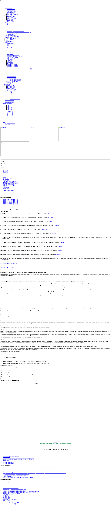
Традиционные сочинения (12, 57)
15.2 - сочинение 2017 (11, 76)
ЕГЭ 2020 (9, 45)
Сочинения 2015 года (9, 91)
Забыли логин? (6, 171)
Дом (8, 25)
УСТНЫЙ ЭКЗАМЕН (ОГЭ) (13, 81)
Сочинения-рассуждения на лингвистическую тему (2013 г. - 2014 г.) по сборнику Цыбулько (21, 491)
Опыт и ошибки (10, 20)
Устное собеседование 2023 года (9, 181)
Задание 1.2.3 (10, 113)
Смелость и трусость (11, 11)
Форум (4, 4)
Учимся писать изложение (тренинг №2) (11, 200)
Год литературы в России (12, 27)
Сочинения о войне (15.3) (15, 99)
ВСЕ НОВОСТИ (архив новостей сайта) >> (9, 263)
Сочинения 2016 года (11, 78)
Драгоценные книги (7, 497)
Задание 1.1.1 (10, 111)
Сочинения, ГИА (10, 63)
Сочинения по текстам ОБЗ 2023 (9, 194)
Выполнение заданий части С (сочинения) (15, 56)
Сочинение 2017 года (9, 85)
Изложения (5, 3)
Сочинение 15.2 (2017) (11, 86)
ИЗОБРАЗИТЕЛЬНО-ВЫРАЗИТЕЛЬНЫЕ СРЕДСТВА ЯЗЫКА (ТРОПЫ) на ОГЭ (19, 477)
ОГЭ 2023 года (8, 83)
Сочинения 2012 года (9, 101)
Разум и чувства (10, 19)
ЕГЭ (6, 104)
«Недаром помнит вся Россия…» (13, 30)
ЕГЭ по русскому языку (9, 43)
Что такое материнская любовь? (9, 501)
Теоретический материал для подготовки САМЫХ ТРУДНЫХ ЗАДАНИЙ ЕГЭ (18, 458)
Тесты (8, 53)
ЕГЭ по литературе (9, 50)
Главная (4, 2)
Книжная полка (6, 188)
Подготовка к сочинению (10, 124)
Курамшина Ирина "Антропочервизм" (10, 469)
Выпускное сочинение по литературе (10, 183)
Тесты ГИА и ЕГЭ (6, 457)
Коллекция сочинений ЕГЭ (8, 462)
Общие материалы (11, 9)
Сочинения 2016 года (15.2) (15, 79)
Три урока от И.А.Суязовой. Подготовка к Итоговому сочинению (16, 474)
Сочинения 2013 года (9, 100)
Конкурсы (5, 191)
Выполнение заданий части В (13, 55)
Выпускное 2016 (8, 22)
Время (8, 23)
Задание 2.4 (9, 121)
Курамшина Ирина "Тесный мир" (9, 470)
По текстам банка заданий (15, 94)
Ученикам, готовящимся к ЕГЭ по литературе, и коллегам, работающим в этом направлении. (21, 468)
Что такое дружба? (6, 498)
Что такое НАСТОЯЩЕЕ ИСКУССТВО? (11, 502)
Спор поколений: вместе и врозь (13, 33)
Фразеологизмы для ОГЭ (8, 476)
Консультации (10, 48)
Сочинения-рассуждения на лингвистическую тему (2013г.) (21, 70)
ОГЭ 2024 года (6, 180)
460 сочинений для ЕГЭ (7, 5)
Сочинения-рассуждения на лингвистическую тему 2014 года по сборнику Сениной (19, 492)
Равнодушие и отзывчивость (13, 14)
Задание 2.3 (9, 119)
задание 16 (9, 109)
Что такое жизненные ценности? (9, 499)
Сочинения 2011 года (9, 102)
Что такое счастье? (6, 506)
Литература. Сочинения (7, 103)
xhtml (1, 126)
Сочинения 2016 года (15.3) (15, 80)
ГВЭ (4, 122)
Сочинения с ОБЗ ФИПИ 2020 (11, 41)
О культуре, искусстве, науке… (11, 38)
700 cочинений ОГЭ (7, 84)
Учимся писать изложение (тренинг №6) (11, 204)
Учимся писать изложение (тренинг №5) (11, 203)
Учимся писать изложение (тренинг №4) (11, 202)
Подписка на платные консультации (10, 192)
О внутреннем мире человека (8, 494)
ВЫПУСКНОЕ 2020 (11, 58)
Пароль (2, 163)
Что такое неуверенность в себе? (9, 503)
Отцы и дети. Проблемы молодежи (12, 36)
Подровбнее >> (45, 229)
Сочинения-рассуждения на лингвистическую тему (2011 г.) (15, 489)
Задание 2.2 (9, 118)
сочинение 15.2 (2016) (11, 89)
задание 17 (9, 108)
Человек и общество (11, 10)
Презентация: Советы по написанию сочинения (19, 71)
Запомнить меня (4, 165)
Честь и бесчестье (10, 21)
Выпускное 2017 (8, 15)
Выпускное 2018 (8, 8)
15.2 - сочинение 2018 (11, 73)
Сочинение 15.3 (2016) (11, 90)
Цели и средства (10, 13)
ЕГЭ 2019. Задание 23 (7, 268)
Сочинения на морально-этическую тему (18, 67)
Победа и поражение (11, 18)
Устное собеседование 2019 (12, 49)
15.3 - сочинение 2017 (11, 77)
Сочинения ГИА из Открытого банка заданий (12, 493)
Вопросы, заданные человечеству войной (15, 31)
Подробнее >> (51, 213)
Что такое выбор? (6, 495)
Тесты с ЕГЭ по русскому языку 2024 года (11, 472)
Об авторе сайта (6, 187)
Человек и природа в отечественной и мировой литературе (19, 32)
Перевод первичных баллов (8, 184)
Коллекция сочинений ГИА (8, 463)
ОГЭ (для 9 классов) (9, 59)
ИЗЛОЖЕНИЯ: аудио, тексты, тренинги (11, 456)
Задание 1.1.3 (10, 114)
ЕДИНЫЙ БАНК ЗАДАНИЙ (8, 190)
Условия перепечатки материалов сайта (41, 509)
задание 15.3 (9, 96)
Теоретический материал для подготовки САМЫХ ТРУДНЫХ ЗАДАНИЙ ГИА (18, 459)
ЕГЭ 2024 (9, 44)
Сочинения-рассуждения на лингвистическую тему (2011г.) (21, 68)
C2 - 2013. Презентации (14, 72)
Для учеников (5, 42)
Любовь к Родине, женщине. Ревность (12, 37)
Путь (8, 24)
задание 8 (9, 105)
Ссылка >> (54, 233)
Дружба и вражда (10, 17)
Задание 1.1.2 (10, 112)
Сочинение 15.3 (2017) (11, 87)
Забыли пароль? (6, 170)
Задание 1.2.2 (10, 116)
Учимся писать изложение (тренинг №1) (11, 199)
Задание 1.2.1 (10, 115)
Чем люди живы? (10, 34)
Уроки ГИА (9, 60)
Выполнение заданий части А (13, 64)
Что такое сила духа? (7, 505)
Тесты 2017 (9, 47)
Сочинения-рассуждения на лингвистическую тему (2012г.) (21, 69)
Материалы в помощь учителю (9, 185)
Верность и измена (11, 12)
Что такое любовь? (6, 500)
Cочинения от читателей (8, 189)
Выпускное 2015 (8, 28)
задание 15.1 (9, 92)
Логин (2, 161)
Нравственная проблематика (10, 35)
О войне (6, 40)
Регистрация (5, 172)
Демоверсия (9, 46)
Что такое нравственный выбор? (9, 504)
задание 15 (9, 107)
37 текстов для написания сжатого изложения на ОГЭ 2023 (14, 475)
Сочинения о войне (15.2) (15, 95)
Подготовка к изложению (10, 123)
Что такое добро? (6, 496)
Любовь (9, 26)
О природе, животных (9, 39)
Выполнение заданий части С (13, 66)
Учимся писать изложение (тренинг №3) (11, 201)
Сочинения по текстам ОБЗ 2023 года (10, 182)
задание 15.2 (9, 93)
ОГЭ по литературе (9, 82)
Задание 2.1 (9, 117)
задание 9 (9, 106)
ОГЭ (6, 110)
